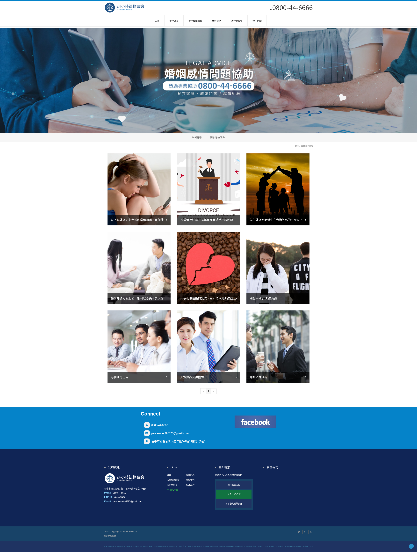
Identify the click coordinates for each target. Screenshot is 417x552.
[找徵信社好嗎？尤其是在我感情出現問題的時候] (208, 189)
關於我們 (190, 480)
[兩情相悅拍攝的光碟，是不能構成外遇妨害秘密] (208, 267)
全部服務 (197, 137)
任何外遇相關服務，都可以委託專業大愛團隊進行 (143, 298)
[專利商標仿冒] (139, 346)
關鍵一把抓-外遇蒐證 (263, 298)
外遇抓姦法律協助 (192, 377)
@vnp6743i (119, 497)
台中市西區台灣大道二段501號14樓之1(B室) (178, 441)
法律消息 (190, 474)
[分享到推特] (299, 532)
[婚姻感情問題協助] (208, 80)
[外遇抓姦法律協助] (208, 346)
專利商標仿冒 (119, 377)
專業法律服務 (217, 137)
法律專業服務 (173, 480)
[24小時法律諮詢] (124, 7)
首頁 (297, 146)
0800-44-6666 (292, 7)
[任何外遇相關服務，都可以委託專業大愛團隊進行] (139, 267)
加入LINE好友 (234, 494)
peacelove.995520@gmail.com (170, 433)
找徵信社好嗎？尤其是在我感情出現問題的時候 (211, 220)
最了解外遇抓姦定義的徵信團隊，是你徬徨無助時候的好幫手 (150, 220)
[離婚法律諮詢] (277, 346)
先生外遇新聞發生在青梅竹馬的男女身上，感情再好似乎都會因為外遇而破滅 (299, 220)
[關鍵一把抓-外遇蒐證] (277, 267)
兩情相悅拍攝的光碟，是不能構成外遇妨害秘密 (211, 298)
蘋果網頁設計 (110, 536)
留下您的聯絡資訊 (233, 503)
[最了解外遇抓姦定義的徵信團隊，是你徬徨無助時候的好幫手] (139, 189)
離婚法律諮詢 (258, 377)
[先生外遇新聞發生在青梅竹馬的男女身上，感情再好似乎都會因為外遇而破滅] (277, 189)
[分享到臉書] (304, 532)
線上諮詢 (190, 484)
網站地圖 (174, 489)
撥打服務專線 (234, 485)
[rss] (310, 532)
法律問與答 (172, 484)
